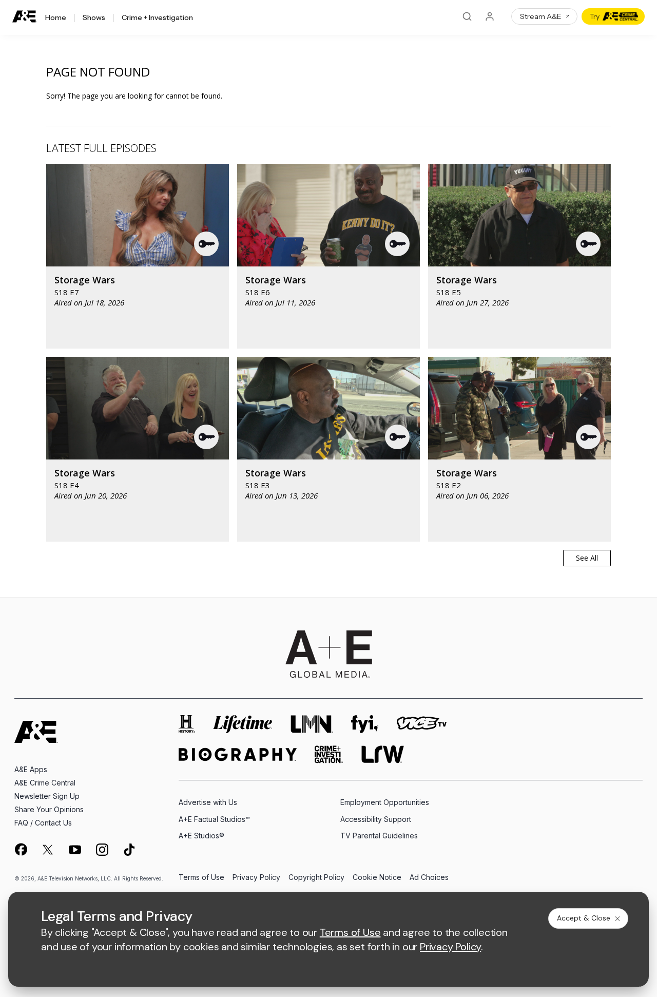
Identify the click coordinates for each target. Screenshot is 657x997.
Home (55, 18)
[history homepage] (187, 724)
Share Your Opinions (49, 809)
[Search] (467, 16)
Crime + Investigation (157, 18)
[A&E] (24, 16)
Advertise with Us (208, 802)
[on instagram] (102, 849)
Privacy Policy (256, 877)
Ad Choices (429, 877)
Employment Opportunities (384, 802)
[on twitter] (48, 849)
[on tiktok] (129, 849)
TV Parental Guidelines (379, 835)
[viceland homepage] (421, 724)
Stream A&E (541, 16)
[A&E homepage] (36, 732)
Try (595, 16)
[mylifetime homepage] (243, 724)
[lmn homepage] (312, 724)
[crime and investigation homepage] (329, 754)
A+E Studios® (201, 835)
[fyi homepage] (365, 724)
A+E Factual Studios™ (214, 819)
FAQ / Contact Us (43, 822)
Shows (94, 18)
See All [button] (587, 558)
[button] (207, 244)
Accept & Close (583, 918)
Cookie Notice (377, 877)
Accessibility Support (375, 819)
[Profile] (490, 16)
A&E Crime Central (44, 782)
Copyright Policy (316, 877)
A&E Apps (30, 769)
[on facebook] (20, 849)
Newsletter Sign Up (47, 796)
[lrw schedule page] (382, 754)
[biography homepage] (238, 754)
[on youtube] (75, 849)
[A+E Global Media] (328, 654)
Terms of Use (201, 877)
